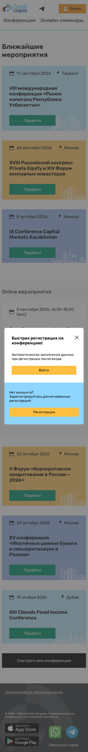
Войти (44, 370)
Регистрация (44, 412)
